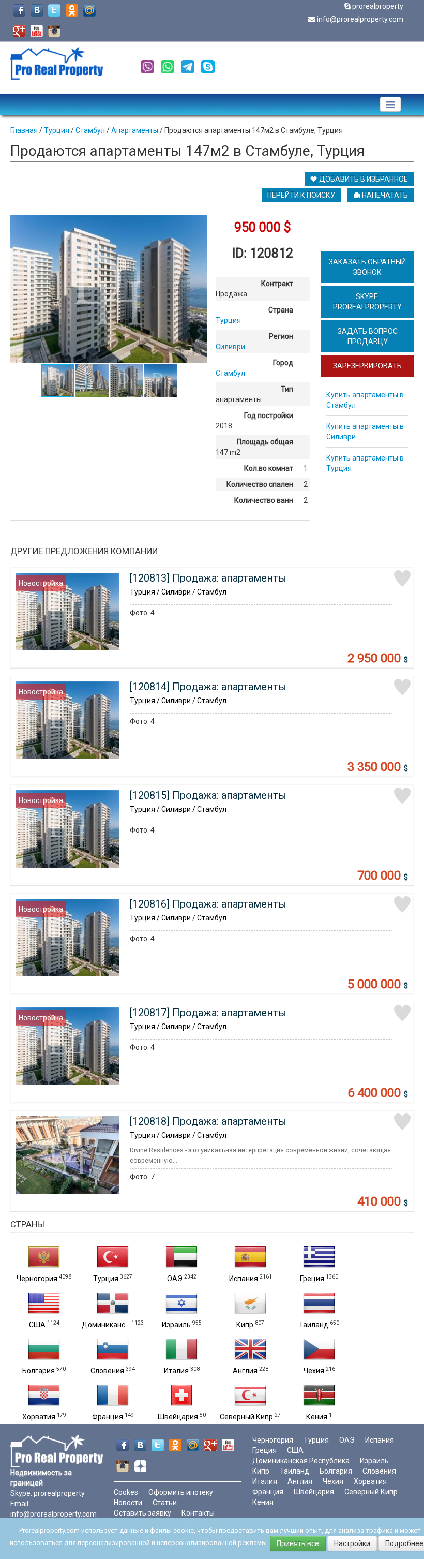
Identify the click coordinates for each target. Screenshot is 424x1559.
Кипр (244, 1324)
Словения (107, 1371)
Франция (107, 1417)
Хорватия (38, 1417)
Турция (105, 1278)
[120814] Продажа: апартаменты (208, 686)
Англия (245, 1371)
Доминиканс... (106, 1324)
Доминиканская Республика (301, 1461)
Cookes (126, 1492)
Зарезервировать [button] (367, 366)
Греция (312, 1278)
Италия (176, 1371)
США (37, 1324)
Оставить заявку (142, 1513)
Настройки (352, 1543)
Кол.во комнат (268, 468)
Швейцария (178, 1417)
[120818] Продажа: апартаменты (208, 1121)
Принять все (298, 1543)
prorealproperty (377, 6)
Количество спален (259, 484)
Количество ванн (263, 500)
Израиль (176, 1324)
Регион (281, 336)
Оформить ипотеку (180, 1492)
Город (283, 363)
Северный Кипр (246, 1417)
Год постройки (268, 415)
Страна (280, 310)
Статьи (165, 1502)
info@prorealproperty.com (360, 19)
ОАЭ (175, 1278)
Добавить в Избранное (362, 179)
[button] (198, 224)
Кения (316, 1417)
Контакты (198, 1513)
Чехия (314, 1371)
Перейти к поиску (301, 195)
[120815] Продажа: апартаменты (208, 795)
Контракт (277, 283)
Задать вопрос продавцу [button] (368, 336)
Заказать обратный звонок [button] (367, 267)
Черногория (37, 1278)
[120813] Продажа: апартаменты (208, 578)
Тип (287, 389)
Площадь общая (265, 442)
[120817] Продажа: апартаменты (208, 1012)
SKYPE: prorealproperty (367, 301)
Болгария (38, 1371)
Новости (128, 1502)
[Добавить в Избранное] (402, 578)
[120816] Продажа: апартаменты (208, 904)
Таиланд (313, 1324)
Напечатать (384, 195)
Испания (243, 1278)
